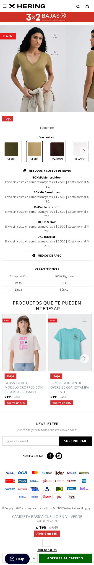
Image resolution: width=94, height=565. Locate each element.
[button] (78, 6)
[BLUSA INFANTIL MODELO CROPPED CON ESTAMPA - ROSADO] (24, 342)
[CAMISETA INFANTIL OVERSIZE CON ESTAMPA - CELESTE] (70, 342)
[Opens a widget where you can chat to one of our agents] (17, 559)
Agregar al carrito (65, 558)
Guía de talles (47, 550)
